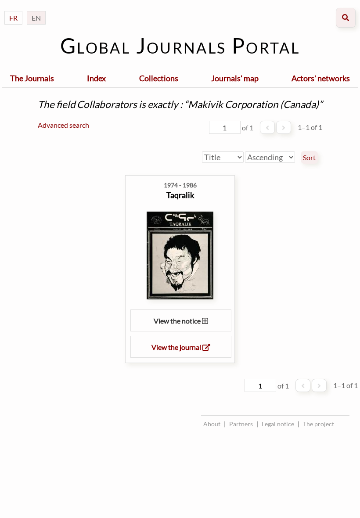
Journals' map (235, 78)
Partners (241, 424)
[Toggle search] (346, 18)
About (211, 424)
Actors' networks (321, 78)
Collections (158, 78)
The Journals (32, 78)
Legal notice (278, 424)
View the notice (178, 321)
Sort (309, 157)
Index (96, 78)
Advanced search (63, 125)
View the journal (176, 347)
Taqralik (180, 195)
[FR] (13, 9)
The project (318, 424)
